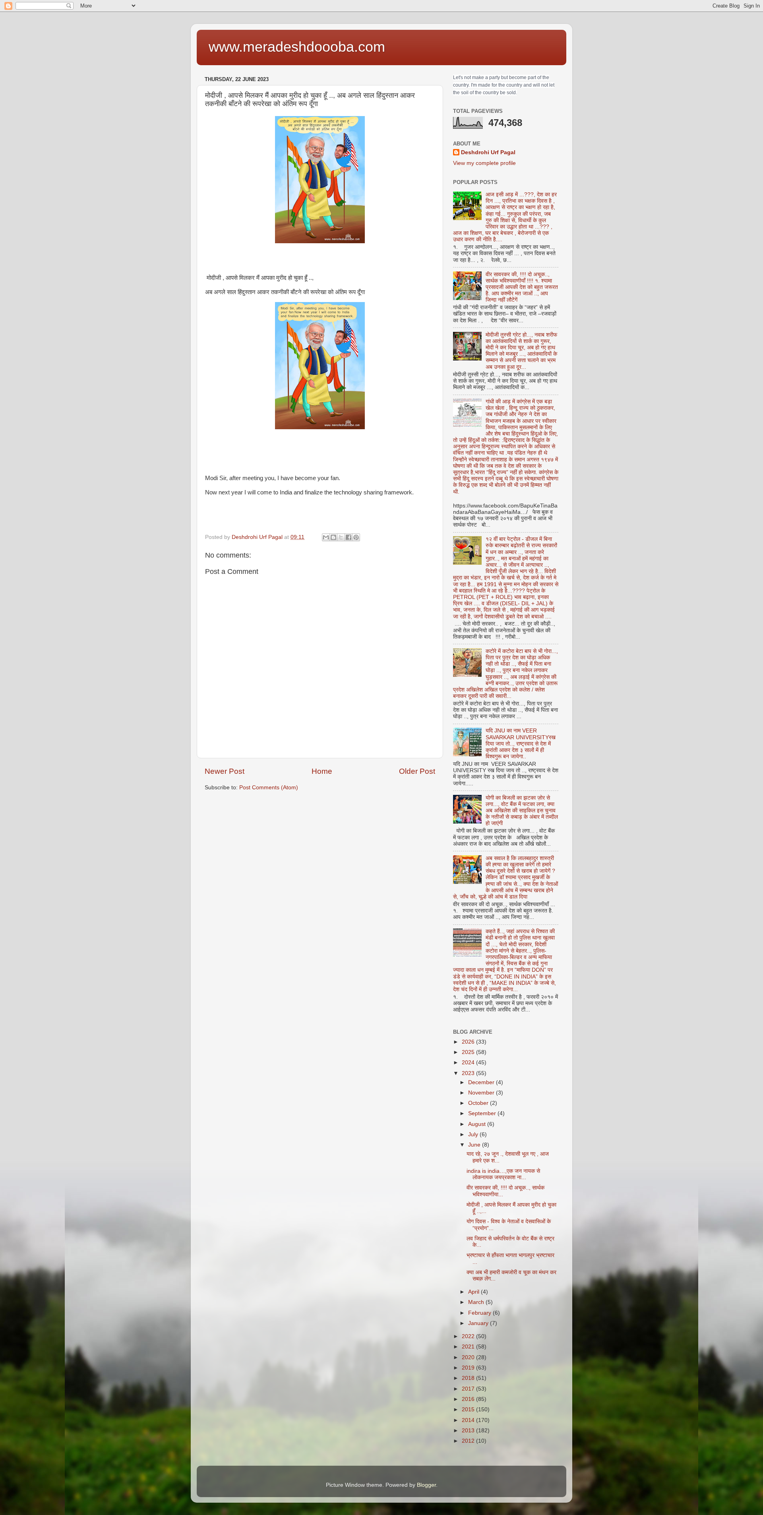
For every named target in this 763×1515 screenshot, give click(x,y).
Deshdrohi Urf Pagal (488, 152)
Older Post (417, 771)
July (474, 1134)
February (480, 1313)
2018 (469, 1378)
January (479, 1323)
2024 (469, 1063)
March (477, 1302)
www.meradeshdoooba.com (297, 47)
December (482, 1082)
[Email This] (326, 537)
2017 (469, 1389)
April (474, 1292)
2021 (469, 1347)
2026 (469, 1042)
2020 (469, 1357)
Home (322, 771)
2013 (469, 1431)
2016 (469, 1399)
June (475, 1145)
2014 (469, 1420)
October (479, 1103)
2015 (469, 1409)
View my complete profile (484, 163)
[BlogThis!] (333, 537)
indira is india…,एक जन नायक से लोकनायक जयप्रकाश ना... (503, 1174)
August (477, 1124)
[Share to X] (341, 537)
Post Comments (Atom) (268, 787)
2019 (469, 1368)
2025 (469, 1052)
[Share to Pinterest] (356, 537)
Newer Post (224, 771)
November (482, 1093)
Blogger (426, 1485)
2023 (469, 1073)
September (483, 1113)
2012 (469, 1441)
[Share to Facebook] (348, 537)
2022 (469, 1336)
